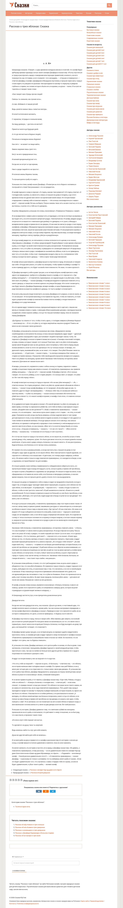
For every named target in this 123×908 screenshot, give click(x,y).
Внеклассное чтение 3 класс (99, 289)
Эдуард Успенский (95, 155)
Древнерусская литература (97, 120)
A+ (49, 63)
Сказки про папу (93, 101)
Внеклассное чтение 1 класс (99, 283)
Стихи (107, 13)
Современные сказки (95, 38)
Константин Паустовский (98, 215)
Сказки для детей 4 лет (95, 53)
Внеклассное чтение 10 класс (100, 308)
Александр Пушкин (96, 136)
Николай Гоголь (94, 234)
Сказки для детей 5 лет (95, 56)
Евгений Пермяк (95, 147)
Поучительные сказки (95, 92)
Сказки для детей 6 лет (95, 58)
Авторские (28, 13)
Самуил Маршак (95, 144)
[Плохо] (13, 780)
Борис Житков (94, 177)
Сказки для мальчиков (95, 109)
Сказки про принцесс (95, 114)
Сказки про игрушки (94, 106)
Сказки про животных (95, 76)
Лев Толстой (93, 141)
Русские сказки (16, 13)
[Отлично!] (21, 780)
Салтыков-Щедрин (96, 158)
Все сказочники (93, 199)
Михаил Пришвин (95, 152)
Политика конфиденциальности (28, 903)
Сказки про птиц (93, 79)
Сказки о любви (93, 90)
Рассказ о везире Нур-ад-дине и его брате (46, 770)
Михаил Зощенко (95, 174)
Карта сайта (85, 901)
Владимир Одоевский (97, 180)
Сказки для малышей (95, 47)
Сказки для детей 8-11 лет (97, 64)
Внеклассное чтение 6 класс (99, 297)
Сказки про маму (93, 103)
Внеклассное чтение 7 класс (99, 300)
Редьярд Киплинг (95, 191)
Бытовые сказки (93, 30)
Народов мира (41, 13)
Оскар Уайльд (94, 188)
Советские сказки (93, 35)
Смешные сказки (93, 84)
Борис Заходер (94, 163)
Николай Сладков (95, 259)
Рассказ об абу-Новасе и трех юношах (29, 825)
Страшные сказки (93, 87)
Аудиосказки (53, 13)
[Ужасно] (10, 780)
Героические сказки (94, 81)
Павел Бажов (94, 166)
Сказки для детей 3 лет (95, 50)
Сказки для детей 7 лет (95, 61)
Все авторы (91, 270)
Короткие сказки (93, 41)
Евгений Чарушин (95, 240)
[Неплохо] (16, 780)
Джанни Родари (94, 194)
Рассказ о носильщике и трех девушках (30, 830)
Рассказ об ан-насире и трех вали (27, 836)
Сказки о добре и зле (95, 73)
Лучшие (88, 13)
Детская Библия (93, 98)
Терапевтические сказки (96, 95)
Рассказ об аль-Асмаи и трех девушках (30, 827)
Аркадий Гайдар (95, 218)
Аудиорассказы (67, 13)
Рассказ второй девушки (40, 773)
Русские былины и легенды (97, 117)
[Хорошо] (18, 780)
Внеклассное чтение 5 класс (99, 294)
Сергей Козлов (94, 183)
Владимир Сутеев (95, 161)
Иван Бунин (93, 256)
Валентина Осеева (95, 262)
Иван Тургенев (94, 248)
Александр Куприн (96, 237)
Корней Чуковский (96, 138)
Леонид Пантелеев (96, 251)
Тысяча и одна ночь (22, 807)
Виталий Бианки (95, 150)
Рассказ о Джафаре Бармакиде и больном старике (34, 833)
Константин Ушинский (97, 169)
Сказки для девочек (94, 112)
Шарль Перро (94, 196)
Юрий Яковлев (94, 267)
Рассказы (98, 13)
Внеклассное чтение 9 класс (99, 305)
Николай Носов (94, 172)
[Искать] (109, 5)
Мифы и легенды (93, 123)
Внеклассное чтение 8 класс (99, 302)
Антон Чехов (93, 212)
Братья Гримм (94, 185)
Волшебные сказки (94, 33)
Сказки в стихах (93, 70)
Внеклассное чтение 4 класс (99, 291)
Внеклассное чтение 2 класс (99, 286)
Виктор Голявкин (95, 265)
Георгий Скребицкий (96, 243)
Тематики (79, 13)
